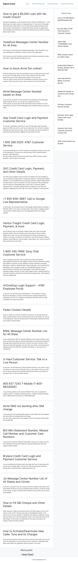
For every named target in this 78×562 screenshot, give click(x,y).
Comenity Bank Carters (67, 3)
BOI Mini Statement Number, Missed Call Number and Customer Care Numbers (25, 433)
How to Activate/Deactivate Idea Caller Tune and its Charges (23, 532)
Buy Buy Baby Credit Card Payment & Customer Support (65, 31)
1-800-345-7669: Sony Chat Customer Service (21, 253)
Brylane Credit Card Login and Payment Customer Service (22, 457)
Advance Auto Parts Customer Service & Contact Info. (65, 130)
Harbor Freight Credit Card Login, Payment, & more (24, 224)
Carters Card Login (53, 3)
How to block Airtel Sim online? (22, 68)
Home (27, 3)
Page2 (24, 554)
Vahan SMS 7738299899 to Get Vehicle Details (65, 44)
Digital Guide (9, 4)
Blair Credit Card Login (38, 3)
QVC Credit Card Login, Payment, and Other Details (24, 170)
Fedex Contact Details (17, 309)
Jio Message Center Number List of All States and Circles (25, 480)
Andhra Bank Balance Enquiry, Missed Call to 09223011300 (66, 68)
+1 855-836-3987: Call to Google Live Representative (24, 200)
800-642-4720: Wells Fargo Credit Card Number (65, 117)
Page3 (30, 554)
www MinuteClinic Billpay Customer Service (64, 81)
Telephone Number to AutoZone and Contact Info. (66, 94)
